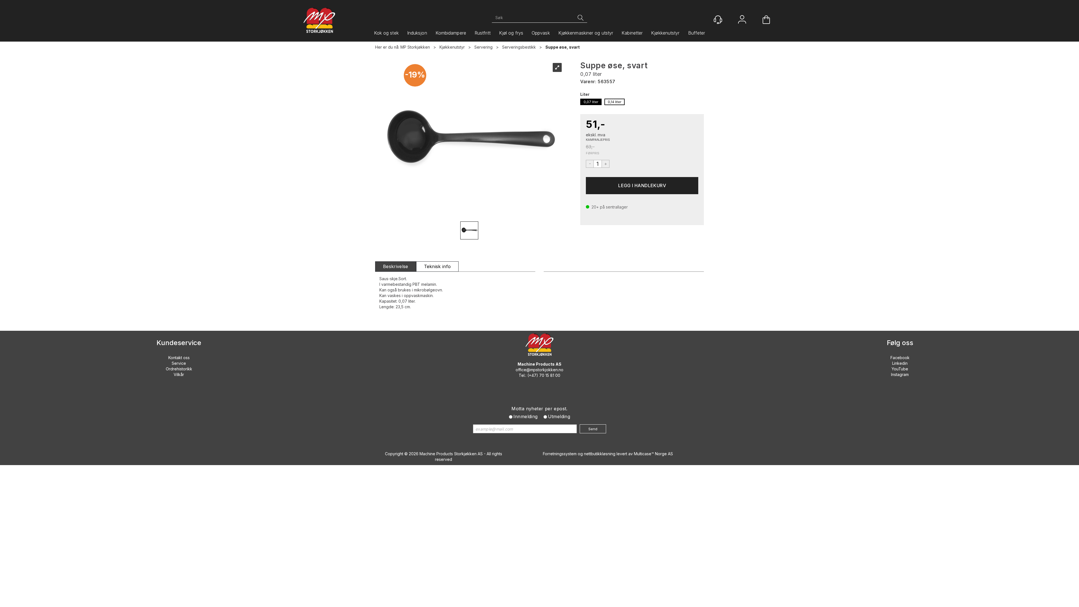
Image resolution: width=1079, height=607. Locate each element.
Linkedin (900, 363)
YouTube (900, 368)
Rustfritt (483, 33)
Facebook (900, 357)
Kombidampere (451, 33)
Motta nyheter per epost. (539, 408)
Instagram (900, 374)
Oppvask (541, 33)
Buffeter (696, 33)
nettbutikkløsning (599, 453)
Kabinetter (632, 33)
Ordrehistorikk (179, 368)
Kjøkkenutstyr (665, 33)
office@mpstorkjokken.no (539, 369)
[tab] (395, 266)
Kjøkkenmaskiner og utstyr (585, 33)
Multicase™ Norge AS (653, 453)
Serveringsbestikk (519, 47)
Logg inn (742, 20)
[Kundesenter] (718, 20)
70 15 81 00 (549, 375)
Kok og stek (386, 33)
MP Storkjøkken (415, 47)
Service (179, 363)
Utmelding (559, 416)
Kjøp (642, 185)
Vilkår (179, 374)
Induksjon (417, 33)
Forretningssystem (560, 453)
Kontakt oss (179, 357)
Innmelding (525, 416)
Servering (483, 47)
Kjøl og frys (511, 33)
